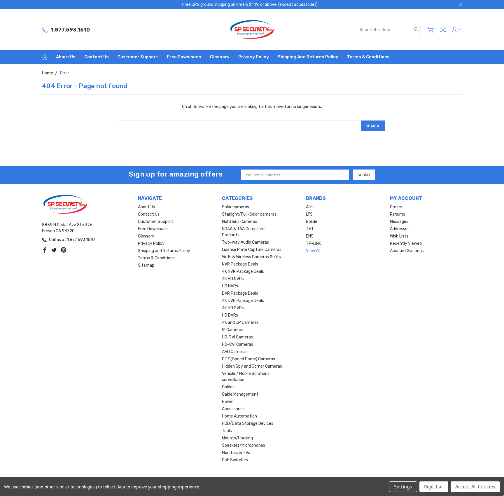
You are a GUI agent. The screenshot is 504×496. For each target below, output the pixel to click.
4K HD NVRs (233, 278)
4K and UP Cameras (240, 322)
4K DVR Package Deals (243, 300)
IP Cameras (232, 329)
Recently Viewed (406, 243)
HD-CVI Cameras (237, 344)
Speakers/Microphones (243, 445)
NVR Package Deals (240, 264)
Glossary (220, 57)
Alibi (310, 207)
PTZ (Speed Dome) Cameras (248, 359)
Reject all (434, 486)
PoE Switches (235, 459)
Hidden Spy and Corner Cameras (252, 366)
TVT (310, 228)
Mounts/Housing (237, 438)
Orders (396, 207)
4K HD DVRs (233, 307)
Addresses (400, 228)
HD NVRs (230, 286)
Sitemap (146, 265)
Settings (403, 486)
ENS (310, 236)
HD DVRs (230, 315)
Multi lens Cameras (239, 221)
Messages (399, 221)
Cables (228, 387)
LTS (309, 214)
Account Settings (407, 250)
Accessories (233, 408)
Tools (227, 430)
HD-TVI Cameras (237, 337)
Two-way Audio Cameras (245, 242)
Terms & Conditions (368, 57)
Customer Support (138, 57)
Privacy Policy (253, 57)
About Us (66, 57)
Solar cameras (235, 207)
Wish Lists (399, 236)
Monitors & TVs (236, 452)
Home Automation (239, 416)
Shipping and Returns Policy (308, 57)
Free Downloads (184, 57)
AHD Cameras (235, 351)
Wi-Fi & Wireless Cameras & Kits (251, 256)
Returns (397, 214)
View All (313, 250)
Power (228, 401)
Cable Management (240, 394)
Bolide (311, 221)
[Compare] (443, 30)
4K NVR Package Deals (243, 271)
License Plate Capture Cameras (251, 249)
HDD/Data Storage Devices (247, 423)
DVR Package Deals (240, 293)
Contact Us (96, 57)
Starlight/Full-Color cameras (249, 214)
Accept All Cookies (475, 486)
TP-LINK (313, 243)
